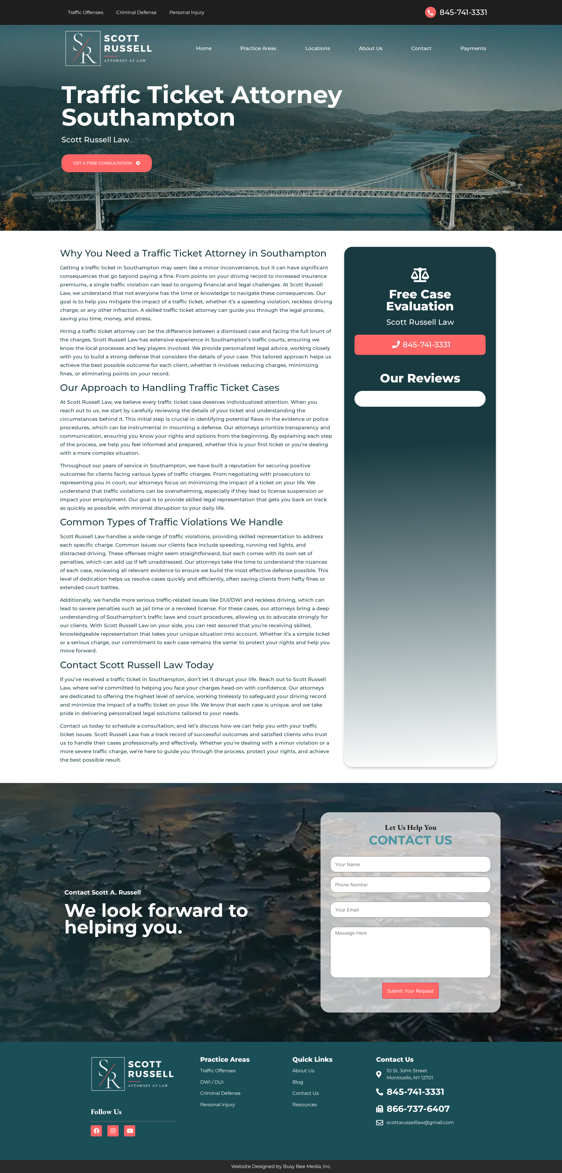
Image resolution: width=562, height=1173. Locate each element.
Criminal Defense (136, 12)
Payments (473, 48)
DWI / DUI (212, 1082)
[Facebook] (96, 1130)
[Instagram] (113, 1130)
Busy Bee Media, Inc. (307, 1166)
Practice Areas (258, 48)
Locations (317, 48)
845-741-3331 (463, 12)
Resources (304, 1104)
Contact (421, 48)
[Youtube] (129, 1130)
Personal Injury (186, 12)
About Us (371, 48)
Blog (297, 1082)
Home (204, 48)
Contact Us (305, 1093)
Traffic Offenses (85, 12)
